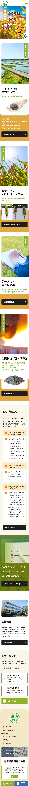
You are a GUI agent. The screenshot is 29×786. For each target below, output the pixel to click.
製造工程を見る (9, 394)
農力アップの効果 (8, 730)
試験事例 (5, 733)
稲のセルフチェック (8, 743)
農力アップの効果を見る (12, 225)
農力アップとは (7, 727)
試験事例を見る (9, 302)
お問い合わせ (12, 701)
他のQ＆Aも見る (10, 527)
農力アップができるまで (9, 736)
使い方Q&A (6, 739)
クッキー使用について (10, 769)
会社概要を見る (9, 642)
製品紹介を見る (9, 134)
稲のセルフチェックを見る (13, 584)
